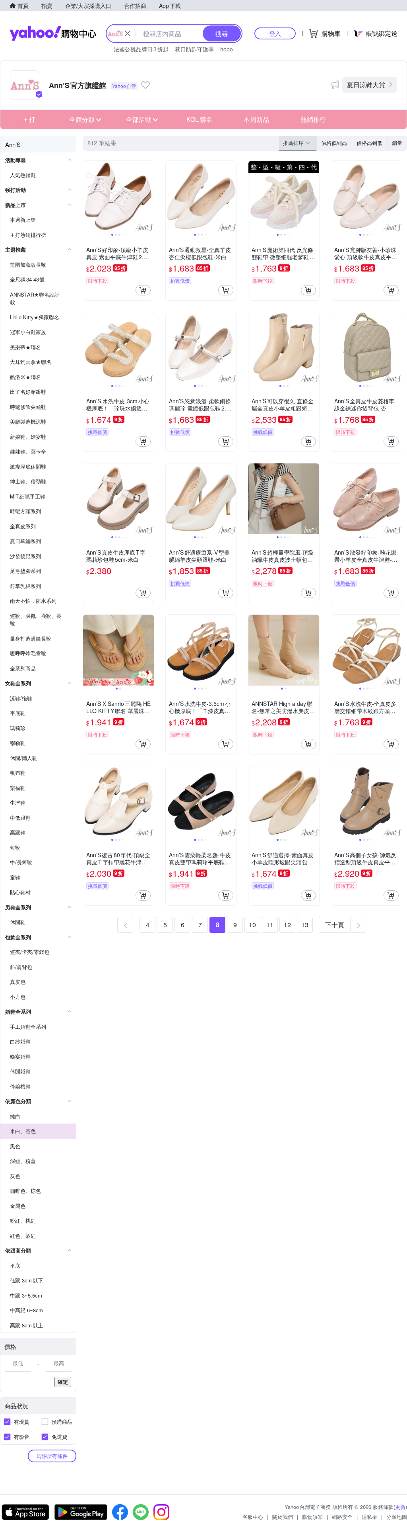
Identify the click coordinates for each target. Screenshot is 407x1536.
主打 (29, 119)
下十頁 (334, 924)
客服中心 (252, 1516)
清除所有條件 (52, 1456)
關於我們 (282, 1516)
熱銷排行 (313, 119)
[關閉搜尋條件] (127, 33)
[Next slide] (148, 196)
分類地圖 (396, 1516)
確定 (63, 1382)
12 (287, 924)
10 (252, 924)
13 (304, 924)
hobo (226, 49)
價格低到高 (334, 143)
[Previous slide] (88, 196)
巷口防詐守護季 (194, 49)
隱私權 (369, 1516)
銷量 (397, 143)
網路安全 (342, 1516)
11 (269, 924)
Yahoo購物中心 (53, 33)
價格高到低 (369, 143)
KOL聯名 (199, 119)
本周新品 (256, 119)
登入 (275, 33)
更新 (400, 1507)
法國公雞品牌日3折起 (141, 49)
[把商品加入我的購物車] (143, 290)
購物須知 (312, 1516)
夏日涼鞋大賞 (366, 84)
